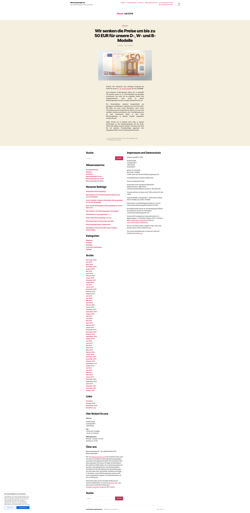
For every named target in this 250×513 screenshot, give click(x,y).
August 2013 (90, 366)
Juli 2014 (89, 341)
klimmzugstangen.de (77, 2)
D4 (125, 138)
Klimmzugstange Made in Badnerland (98, 224)
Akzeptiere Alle (23, 507)
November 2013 (91, 359)
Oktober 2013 (90, 361)
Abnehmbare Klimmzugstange (96, 191)
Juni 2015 (89, 318)
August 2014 (90, 339)
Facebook (103, 487)
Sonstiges (89, 245)
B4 (112, 138)
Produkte (125, 25)
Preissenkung (111, 140)
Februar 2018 (90, 276)
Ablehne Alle (10, 507)
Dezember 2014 (91, 330)
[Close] (30, 492)
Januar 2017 (90, 287)
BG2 (117, 138)
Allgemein (89, 240)
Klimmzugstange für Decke (166, 4)
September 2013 (91, 363)
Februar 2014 (90, 352)
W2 (118, 140)
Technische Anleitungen (94, 247)
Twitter (111, 487)
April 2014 (89, 348)
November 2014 (91, 332)
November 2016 (91, 289)
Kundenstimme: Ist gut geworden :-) (97, 214)
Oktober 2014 (90, 334)
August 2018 (90, 269)
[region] (17, 501)
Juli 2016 (89, 296)
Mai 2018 (89, 271)
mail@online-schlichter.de (139, 220)
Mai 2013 (89, 372)
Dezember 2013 (91, 357)
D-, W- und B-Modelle (124, 89)
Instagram (95, 487)
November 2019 (91, 260)
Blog (116, 483)
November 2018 (91, 267)
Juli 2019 (89, 262)
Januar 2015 (90, 327)
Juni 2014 (89, 343)
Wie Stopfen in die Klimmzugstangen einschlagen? (102, 211)
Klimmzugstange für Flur (151, 2)
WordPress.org (91, 408)
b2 (110, 138)
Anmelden (89, 401)
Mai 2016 (89, 300)
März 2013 (89, 375)
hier (150, 228)
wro (122, 45)
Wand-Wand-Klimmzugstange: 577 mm (99, 218)
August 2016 (90, 294)
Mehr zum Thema (25, 504)
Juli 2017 (89, 285)
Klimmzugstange (131, 138)
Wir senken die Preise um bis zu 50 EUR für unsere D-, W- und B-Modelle (125, 35)
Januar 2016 (90, 307)
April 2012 (89, 384)
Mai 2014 (89, 345)
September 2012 (91, 381)
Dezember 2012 (91, 379)
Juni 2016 (89, 298)
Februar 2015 (90, 325)
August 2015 (90, 314)
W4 (120, 140)
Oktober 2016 (90, 291)
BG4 (119, 138)
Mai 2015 (89, 321)
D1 (121, 138)
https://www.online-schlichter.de (137, 222)
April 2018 (89, 273)
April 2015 (89, 323)
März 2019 (89, 264)
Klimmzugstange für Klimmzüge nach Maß (99, 221)
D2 (123, 138)
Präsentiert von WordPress (111, 509)
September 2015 (91, 312)
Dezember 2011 (91, 386)
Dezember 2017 (91, 280)
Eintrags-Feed (90, 403)
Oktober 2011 (90, 390)
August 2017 (90, 282)
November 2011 (91, 388)
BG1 (114, 138)
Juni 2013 (89, 370)
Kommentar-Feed (91, 405)
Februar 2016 (90, 305)
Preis (136, 138)
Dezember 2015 (91, 309)
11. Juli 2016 (130, 45)
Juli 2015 (89, 316)
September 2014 (91, 336)
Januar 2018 (90, 278)
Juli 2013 (89, 368)
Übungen (123, 2)
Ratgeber (111, 483)
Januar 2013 (90, 377)
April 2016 (89, 303)
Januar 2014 (90, 354)
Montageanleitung (131, 2)
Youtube (89, 487)
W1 (115, 140)
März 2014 (89, 350)
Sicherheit (140, 2)
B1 (108, 138)
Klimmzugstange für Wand (166, 2)
